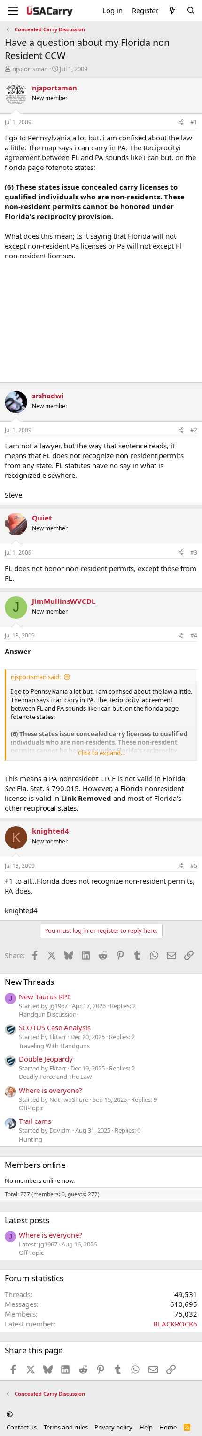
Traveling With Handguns (54, 1045)
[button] (10, 1414)
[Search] (191, 10)
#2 (193, 430)
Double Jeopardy (46, 1058)
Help (146, 1427)
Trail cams (35, 1121)
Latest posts (27, 1220)
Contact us (22, 1427)
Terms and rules (66, 1427)
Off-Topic (31, 1108)
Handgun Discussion (48, 1014)
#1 (193, 122)
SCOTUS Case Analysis (55, 1027)
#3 (193, 553)
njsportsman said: (36, 677)
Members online (35, 1164)
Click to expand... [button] (101, 752)
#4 (193, 635)
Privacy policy (113, 1427)
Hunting (30, 1139)
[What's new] (172, 10)
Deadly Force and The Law (55, 1076)
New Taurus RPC (45, 996)
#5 (193, 866)
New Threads (29, 981)
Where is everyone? (50, 1090)
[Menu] (13, 10)
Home (168, 1427)
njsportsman (30, 69)
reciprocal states (50, 808)
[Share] (181, 122)
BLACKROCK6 (175, 1323)
